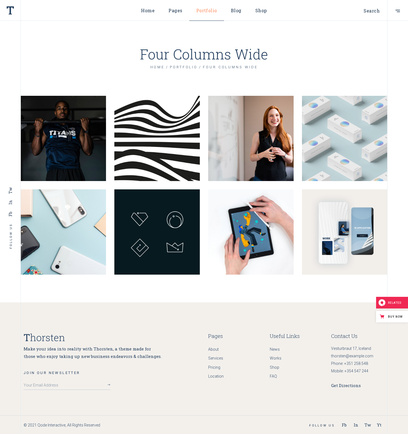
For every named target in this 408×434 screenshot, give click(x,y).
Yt (379, 425)
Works (275, 358)
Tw (10, 190)
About (213, 349)
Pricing (214, 367)
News (275, 349)
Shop (274, 367)
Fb (10, 213)
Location (216, 376)
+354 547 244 (356, 371)
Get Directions (346, 385)
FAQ (273, 376)
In (10, 202)
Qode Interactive (51, 425)
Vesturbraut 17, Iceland (351, 348)
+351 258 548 (356, 363)
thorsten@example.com (352, 356)
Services (215, 358)
